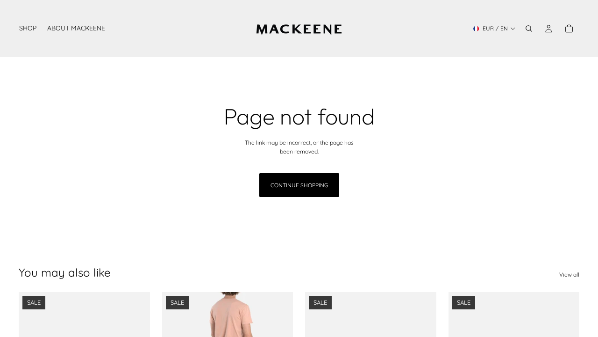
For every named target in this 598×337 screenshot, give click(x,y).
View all (569, 274)
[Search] (529, 28)
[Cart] (569, 28)
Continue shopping (299, 185)
